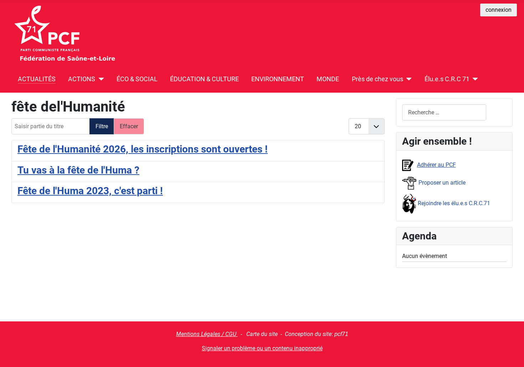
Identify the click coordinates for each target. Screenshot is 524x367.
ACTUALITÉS (37, 79)
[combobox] (444, 112)
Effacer (129, 126)
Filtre (102, 126)
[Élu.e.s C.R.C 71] (473, 79)
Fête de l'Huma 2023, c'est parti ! (90, 191)
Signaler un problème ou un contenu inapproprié (262, 348)
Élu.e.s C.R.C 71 (447, 79)
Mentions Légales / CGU (207, 334)
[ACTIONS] (99, 79)
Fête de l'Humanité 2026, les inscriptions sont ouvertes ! (142, 149)
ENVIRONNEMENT (277, 79)
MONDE (328, 79)
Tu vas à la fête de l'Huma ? (78, 170)
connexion (499, 9)
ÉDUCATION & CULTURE (204, 79)
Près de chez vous (377, 79)
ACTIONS (81, 79)
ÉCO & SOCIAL (137, 79)
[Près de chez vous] (407, 79)
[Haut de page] (511, 353)
